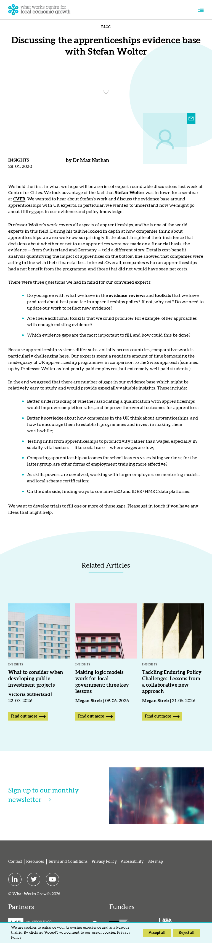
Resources (35, 862)
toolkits (163, 295)
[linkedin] (15, 879)
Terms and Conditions (68, 862)
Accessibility (132, 862)
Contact (15, 862)
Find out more (24, 716)
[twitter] (33, 879)
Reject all (186, 933)
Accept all (157, 933)
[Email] (191, 119)
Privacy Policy (104, 862)
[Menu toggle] (201, 10)
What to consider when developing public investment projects (35, 679)
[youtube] (52, 879)
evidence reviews (127, 295)
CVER (19, 199)
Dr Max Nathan (91, 160)
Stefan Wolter (129, 192)
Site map (155, 862)
